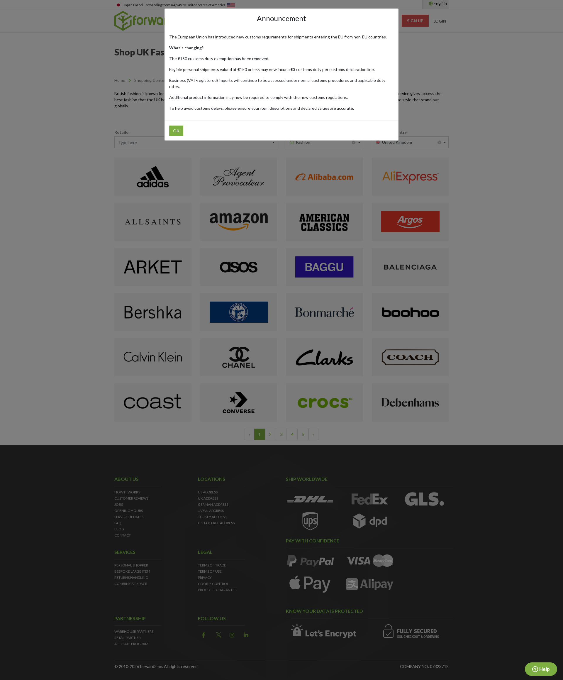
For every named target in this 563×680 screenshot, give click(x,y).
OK (176, 130)
